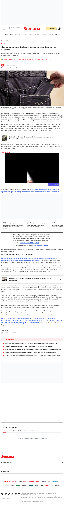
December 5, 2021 (41, 245)
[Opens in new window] (6, 494)
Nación (9, 40)
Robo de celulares (25, 333)
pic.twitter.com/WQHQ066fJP (29, 243)
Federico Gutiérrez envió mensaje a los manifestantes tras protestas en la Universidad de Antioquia (36, 225)
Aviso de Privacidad (7, 498)
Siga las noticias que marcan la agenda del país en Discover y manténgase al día (27, 59)
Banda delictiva (6, 333)
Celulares (15, 333)
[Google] (2, 494)
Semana (3, 40)
